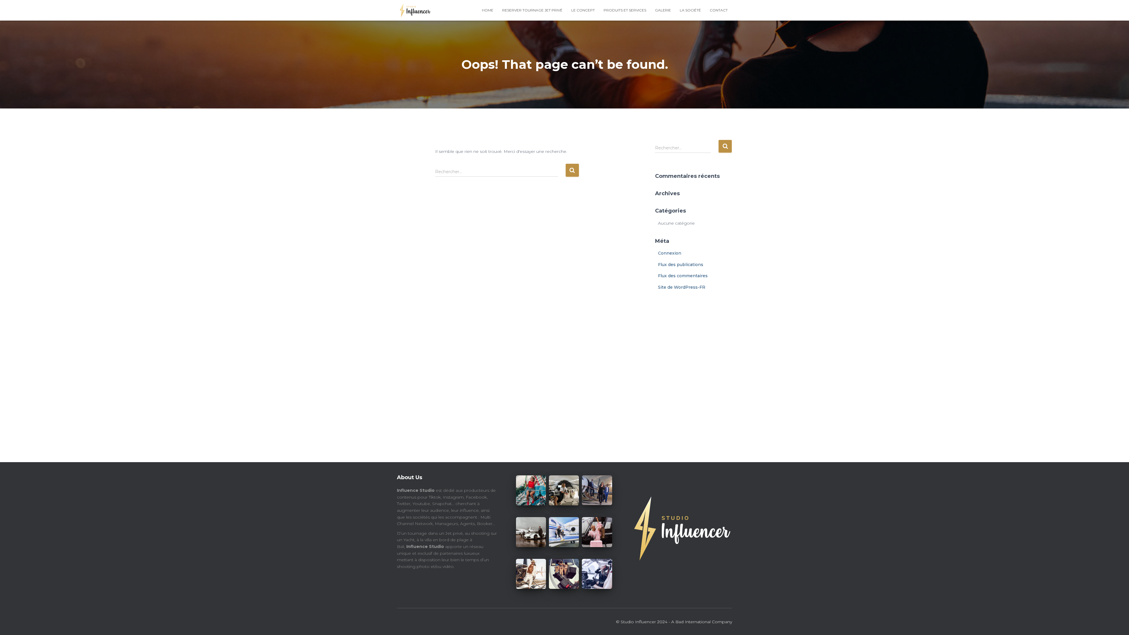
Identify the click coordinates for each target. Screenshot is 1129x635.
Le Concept (583, 10)
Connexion (669, 253)
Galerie (663, 10)
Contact (719, 10)
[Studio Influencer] (414, 10)
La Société (690, 10)
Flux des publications (680, 264)
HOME (487, 10)
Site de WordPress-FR (681, 287)
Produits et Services (625, 10)
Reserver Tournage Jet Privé (532, 10)
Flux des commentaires (683, 275)
